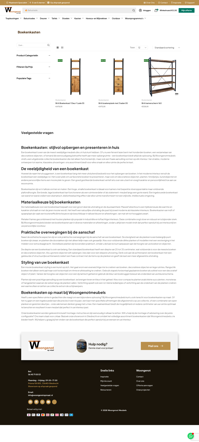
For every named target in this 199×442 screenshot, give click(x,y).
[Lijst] (62, 47)
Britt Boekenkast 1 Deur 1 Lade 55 (70, 103)
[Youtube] (48, 402)
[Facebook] (30, 402)
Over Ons (150, 2)
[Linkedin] (36, 402)
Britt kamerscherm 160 (152, 103)
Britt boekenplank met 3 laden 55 (113, 103)
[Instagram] (42, 402)
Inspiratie (177, 2)
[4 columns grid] (58, 47)
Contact (164, 2)
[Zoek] (133, 10)
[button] (145, 10)
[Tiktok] (54, 402)
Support (191, 2)
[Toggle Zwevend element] (190, 436)
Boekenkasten (61, 100)
